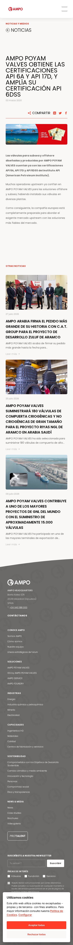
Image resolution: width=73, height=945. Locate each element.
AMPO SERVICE (15, 678)
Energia (11, 699)
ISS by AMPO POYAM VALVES (22, 672)
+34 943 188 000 (18, 607)
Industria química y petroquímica (25, 704)
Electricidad (13, 715)
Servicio (51, 876)
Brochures (12, 818)
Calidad (11, 741)
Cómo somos (14, 641)
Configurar (25, 914)
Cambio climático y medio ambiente (27, 770)
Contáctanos (17, 615)
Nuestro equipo (15, 646)
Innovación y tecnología (20, 776)
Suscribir (55, 863)
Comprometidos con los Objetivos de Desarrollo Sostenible (33, 764)
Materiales (12, 736)
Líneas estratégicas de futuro (22, 652)
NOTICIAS (20, 30)
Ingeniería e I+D (15, 730)
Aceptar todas (36, 925)
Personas (12, 781)
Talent (18, 836)
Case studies (14, 812)
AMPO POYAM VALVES (18, 667)
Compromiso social (18, 786)
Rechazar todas (36, 934)
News (10, 807)
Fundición (33, 876)
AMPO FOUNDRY (15, 683)
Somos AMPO (14, 636)
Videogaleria (14, 823)
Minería (11, 709)
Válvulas (16, 876)
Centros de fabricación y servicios (25, 746)
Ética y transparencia (18, 792)
